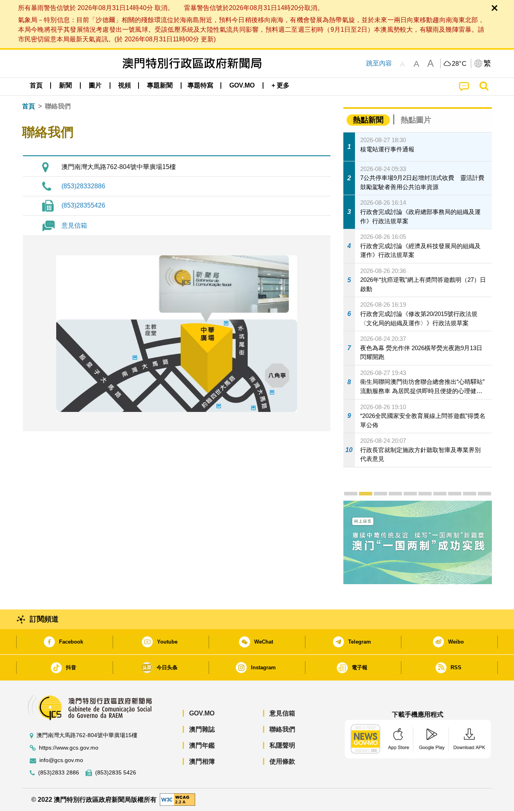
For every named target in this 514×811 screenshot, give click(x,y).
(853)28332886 (83, 186)
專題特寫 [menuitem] (200, 85)
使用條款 (282, 761)
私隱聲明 (282, 745)
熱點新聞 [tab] (368, 120)
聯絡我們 (282, 729)
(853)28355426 (83, 205)
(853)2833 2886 (58, 773)
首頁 (28, 106)
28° (459, 64)
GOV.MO (201, 713)
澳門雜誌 (202, 729)
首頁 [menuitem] (36, 85)
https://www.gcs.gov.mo (68, 748)
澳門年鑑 (202, 745)
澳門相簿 (202, 761)
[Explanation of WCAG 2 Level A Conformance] (177, 799)
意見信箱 (74, 225)
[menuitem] (65, 85)
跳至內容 (379, 63)
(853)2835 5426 (115, 773)
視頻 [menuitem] (124, 85)
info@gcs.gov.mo (61, 760)
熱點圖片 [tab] (416, 120)
